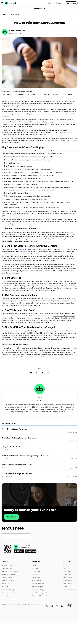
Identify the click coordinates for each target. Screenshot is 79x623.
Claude (33, 94)
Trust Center (67, 583)
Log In (16, 536)
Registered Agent (7, 568)
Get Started (11, 517)
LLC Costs (5, 587)
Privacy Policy (67, 580)
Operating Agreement (9, 574)
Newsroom (36, 577)
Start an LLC (71, 3)
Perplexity (21, 94)
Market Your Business (11, 14)
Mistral (70, 94)
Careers (35, 568)
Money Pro (5, 583)
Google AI (46, 94)
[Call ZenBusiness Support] (54, 4)
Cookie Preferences (70, 590)
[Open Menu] (2, 3)
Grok (56, 94)
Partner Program (38, 583)
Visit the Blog (36, 580)
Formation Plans (7, 565)
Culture (34, 574)
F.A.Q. (65, 568)
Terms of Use (67, 577)
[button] (74, 502)
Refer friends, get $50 (39, 593)
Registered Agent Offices (40, 596)
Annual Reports (7, 577)
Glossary (66, 587)
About (34, 565)
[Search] (49, 3)
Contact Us (66, 574)
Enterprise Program (39, 590)
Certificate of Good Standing (11, 593)
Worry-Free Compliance (10, 571)
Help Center (67, 571)
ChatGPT (8, 94)
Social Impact (36, 571)
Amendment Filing (8, 590)
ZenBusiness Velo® (8, 580)
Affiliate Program (38, 587)
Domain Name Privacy (9, 596)
